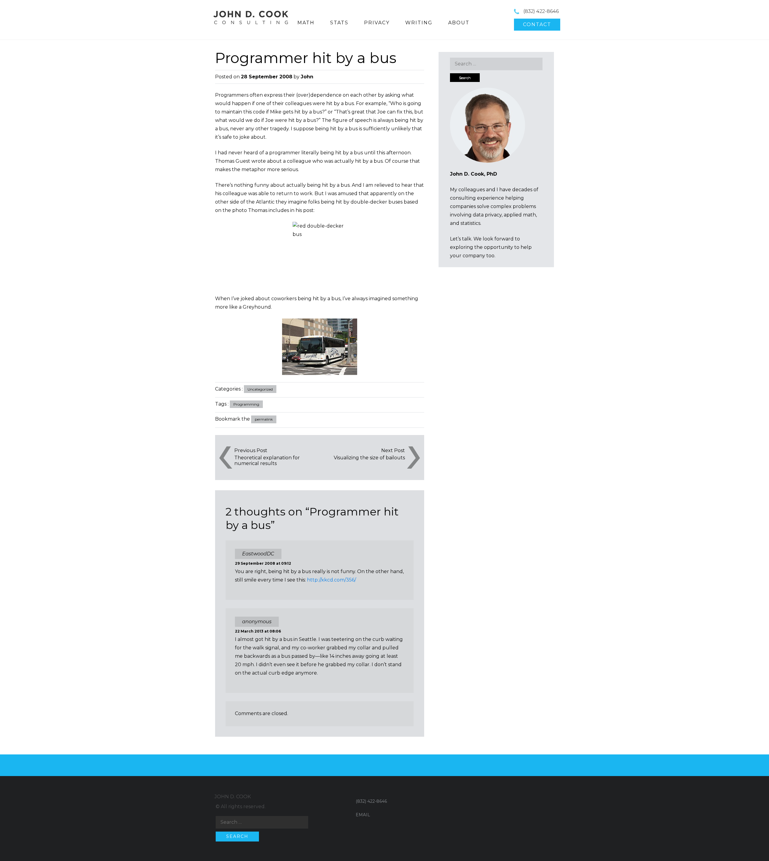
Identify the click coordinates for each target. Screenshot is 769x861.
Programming (246, 404)
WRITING (419, 23)
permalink (264, 419)
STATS (339, 23)
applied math (520, 215)
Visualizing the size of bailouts (369, 458)
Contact (537, 24)
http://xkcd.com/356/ (331, 580)
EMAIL (363, 814)
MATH (306, 23)
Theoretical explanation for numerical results (267, 460)
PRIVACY (377, 23)
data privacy (487, 215)
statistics (470, 223)
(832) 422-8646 (541, 11)
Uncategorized (260, 389)
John (307, 77)
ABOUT (459, 23)
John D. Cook (232, 796)
